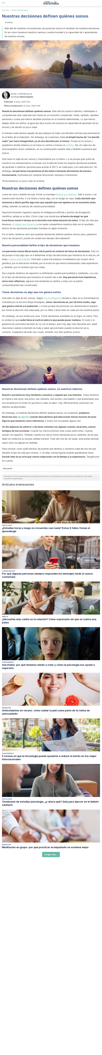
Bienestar (6, 10)
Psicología (7, 525)
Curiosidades (8, 662)
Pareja (5, 617)
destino (70, 145)
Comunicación (8, 571)
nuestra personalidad (19, 259)
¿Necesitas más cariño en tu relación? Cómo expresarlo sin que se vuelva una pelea (49, 621)
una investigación (52, 298)
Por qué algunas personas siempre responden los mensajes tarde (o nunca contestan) (47, 575)
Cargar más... (51, 854)
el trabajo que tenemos (24, 224)
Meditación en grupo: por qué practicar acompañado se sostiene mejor (45, 847)
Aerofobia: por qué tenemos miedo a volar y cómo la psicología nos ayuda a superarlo (48, 666)
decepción (23, 417)
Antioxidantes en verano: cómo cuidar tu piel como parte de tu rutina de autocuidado (46, 712)
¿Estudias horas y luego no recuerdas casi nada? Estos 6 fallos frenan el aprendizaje (46, 530)
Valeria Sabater (26, 97)
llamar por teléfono (67, 194)
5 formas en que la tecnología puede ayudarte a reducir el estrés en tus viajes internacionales (49, 758)
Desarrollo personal (20, 10)
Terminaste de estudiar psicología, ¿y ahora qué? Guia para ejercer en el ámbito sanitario (50, 803)
